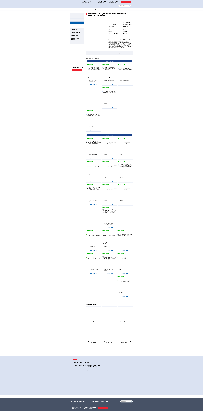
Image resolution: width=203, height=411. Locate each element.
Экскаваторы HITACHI (89, 9)
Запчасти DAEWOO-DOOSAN (75, 39)
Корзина (106, 401)
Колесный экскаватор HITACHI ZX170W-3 (125, 322)
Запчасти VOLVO (74, 35)
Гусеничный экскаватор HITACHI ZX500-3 (93, 322)
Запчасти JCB (74, 29)
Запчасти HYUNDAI (75, 42)
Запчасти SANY (74, 14)
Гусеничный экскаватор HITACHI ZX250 (93, 342)
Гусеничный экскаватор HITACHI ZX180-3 (109, 342)
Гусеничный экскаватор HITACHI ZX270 (109, 322)
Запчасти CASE (74, 17)
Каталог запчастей (90, 5)
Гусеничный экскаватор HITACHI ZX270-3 (125, 342)
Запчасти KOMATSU (75, 32)
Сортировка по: (89, 58)
